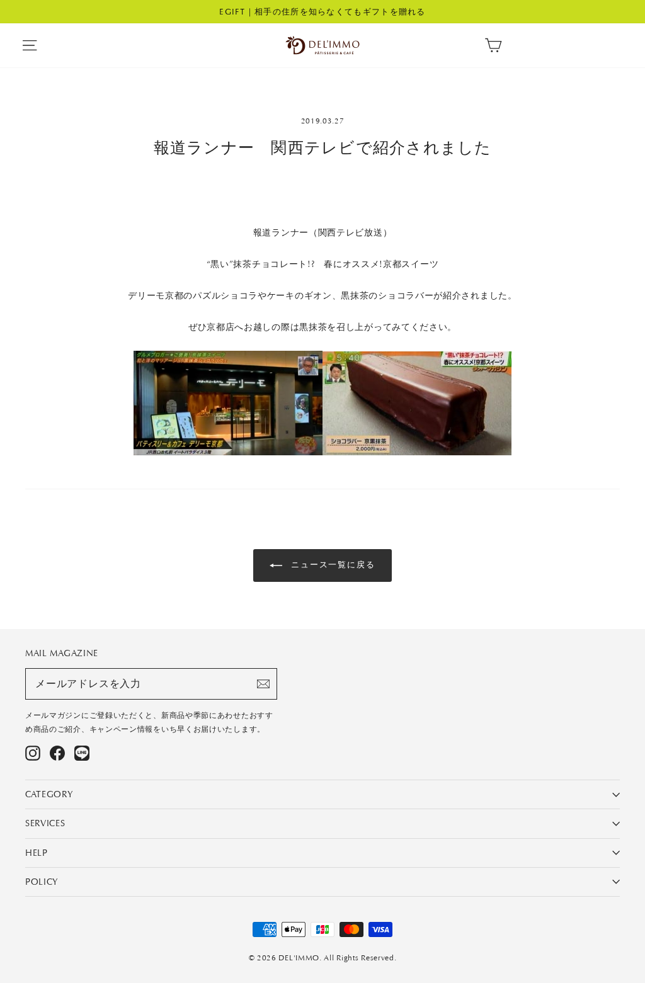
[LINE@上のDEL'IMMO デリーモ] (81, 753)
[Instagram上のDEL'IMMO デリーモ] (32, 753)
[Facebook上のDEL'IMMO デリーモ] (57, 753)
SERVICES (45, 823)
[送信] (263, 684)
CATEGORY (49, 794)
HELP (36, 853)
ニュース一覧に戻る (331, 564)
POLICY (42, 882)
